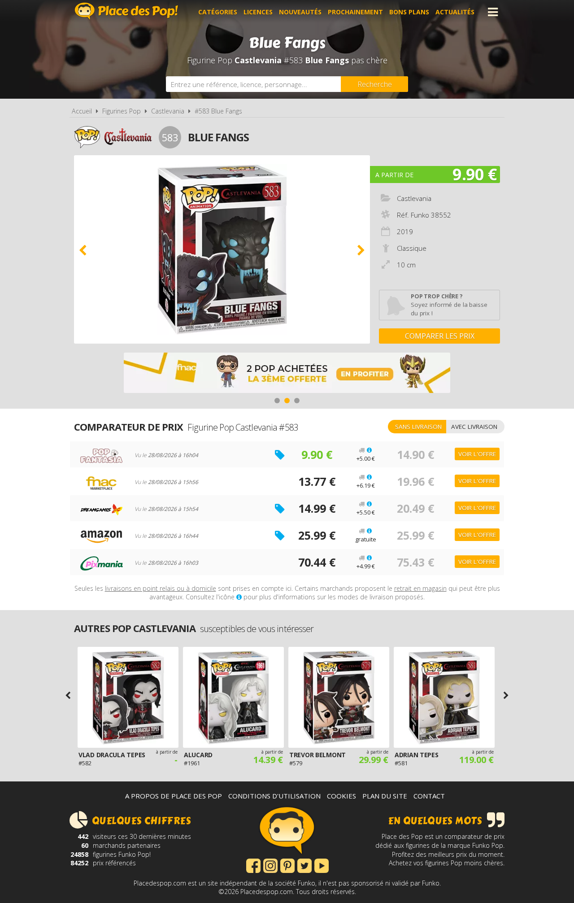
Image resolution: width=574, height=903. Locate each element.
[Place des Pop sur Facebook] (253, 865)
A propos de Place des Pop (173, 795)
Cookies (341, 795)
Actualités (454, 12)
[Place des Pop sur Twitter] (304, 865)
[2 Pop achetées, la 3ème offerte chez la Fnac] (287, 374)
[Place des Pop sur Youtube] (321, 865)
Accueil (82, 111)
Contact (429, 795)
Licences (258, 12)
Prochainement (355, 12)
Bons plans (409, 12)
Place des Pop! (126, 11)
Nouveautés (300, 12)
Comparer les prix (439, 336)
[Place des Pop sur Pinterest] (287, 865)
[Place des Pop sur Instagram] (270, 865)
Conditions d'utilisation (274, 795)
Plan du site (384, 795)
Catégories (217, 12)
